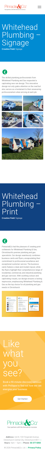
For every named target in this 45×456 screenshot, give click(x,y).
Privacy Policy (34, 448)
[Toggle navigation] (39, 7)
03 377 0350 (35, 443)
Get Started (22, 399)
